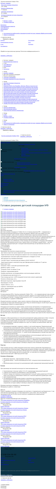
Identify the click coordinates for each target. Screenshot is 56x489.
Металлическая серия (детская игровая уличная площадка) (21, 93)
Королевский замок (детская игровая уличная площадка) (20, 90)
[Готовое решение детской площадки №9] (13, 212)
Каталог (3, 40)
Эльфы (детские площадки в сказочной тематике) (18, 103)
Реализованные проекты (8, 26)
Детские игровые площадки (9, 5)
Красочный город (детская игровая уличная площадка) (20, 91)
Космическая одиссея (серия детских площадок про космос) (21, 87)
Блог (2, 30)
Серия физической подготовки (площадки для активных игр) (21, 100)
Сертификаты (5, 27)
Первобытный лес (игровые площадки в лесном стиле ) (20, 96)
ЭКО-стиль (7, 84)
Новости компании (9, 35)
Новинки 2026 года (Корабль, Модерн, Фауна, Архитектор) (21, 86)
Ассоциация (4, 29)
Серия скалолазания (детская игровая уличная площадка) (20, 99)
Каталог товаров (5, 3)
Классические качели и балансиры (14, 110)
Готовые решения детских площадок (12, 15)
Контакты (3, 25)
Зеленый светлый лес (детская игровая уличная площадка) (21, 89)
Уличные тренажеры (7, 11)
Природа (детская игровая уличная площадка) (17, 97)
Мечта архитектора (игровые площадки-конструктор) (19, 94)
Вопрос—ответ (8, 20)
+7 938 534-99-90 (6, 395)
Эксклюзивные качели (10, 109)
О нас (2, 18)
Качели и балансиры (7, 8)
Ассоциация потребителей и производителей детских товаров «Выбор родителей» (28, 33)
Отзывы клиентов (9, 22)
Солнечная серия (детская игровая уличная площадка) (19, 102)
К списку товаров (9, 209)
